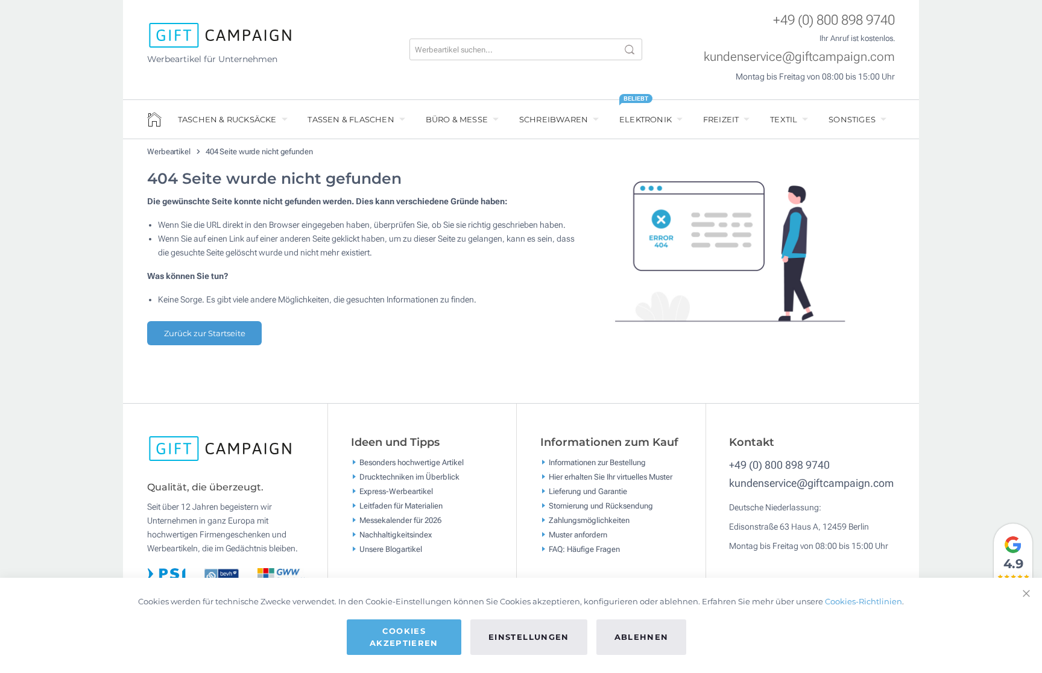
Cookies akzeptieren (404, 637)
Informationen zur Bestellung (597, 461)
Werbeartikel (169, 151)
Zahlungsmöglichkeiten (589, 519)
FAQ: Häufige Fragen (584, 548)
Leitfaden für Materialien (401, 505)
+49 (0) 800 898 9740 (834, 20)
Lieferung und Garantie (588, 490)
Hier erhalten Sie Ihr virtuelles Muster (610, 476)
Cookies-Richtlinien (863, 601)
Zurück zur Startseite (204, 333)
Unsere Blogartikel (390, 548)
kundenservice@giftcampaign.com (799, 56)
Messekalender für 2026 (400, 519)
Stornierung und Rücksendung (601, 505)
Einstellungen (528, 637)
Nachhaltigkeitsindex (395, 534)
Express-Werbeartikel (396, 490)
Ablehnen (641, 637)
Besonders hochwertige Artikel (411, 461)
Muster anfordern (578, 534)
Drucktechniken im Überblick (409, 476)
